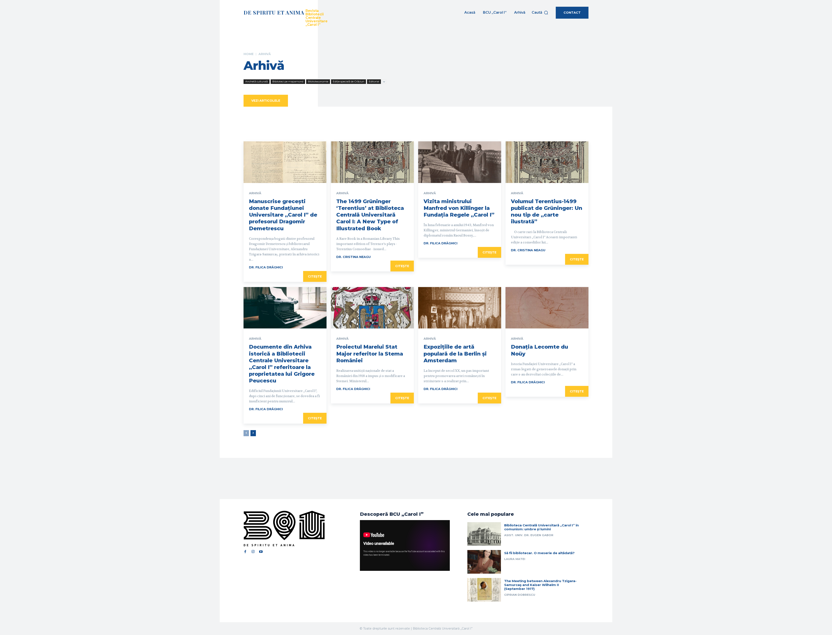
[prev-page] (246, 433)
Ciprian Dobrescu (519, 594)
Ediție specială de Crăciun (348, 81)
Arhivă (255, 193)
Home (249, 54)
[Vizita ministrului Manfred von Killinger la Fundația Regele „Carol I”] (459, 162)
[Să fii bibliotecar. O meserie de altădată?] (484, 562)
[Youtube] (261, 551)
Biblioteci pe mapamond (287, 81)
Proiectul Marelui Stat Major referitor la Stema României (369, 353)
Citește (315, 276)
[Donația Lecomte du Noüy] (546, 308)
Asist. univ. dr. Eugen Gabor (528, 535)
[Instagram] (253, 551)
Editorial (374, 81)
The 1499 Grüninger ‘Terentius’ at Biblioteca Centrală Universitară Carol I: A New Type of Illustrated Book (370, 215)
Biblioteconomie (318, 81)
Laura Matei (514, 559)
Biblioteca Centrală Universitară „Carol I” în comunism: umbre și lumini (541, 527)
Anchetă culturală (256, 81)
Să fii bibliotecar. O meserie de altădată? (539, 553)
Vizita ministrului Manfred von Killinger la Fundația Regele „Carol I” (459, 208)
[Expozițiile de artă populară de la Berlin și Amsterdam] (459, 308)
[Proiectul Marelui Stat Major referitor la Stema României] (372, 308)
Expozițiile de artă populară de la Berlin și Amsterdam (455, 353)
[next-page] (253, 433)
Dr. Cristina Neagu (353, 257)
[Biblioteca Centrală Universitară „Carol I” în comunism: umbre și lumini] (484, 534)
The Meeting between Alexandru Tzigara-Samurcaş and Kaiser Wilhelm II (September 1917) (540, 585)
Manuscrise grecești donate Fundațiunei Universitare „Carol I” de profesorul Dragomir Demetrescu (283, 215)
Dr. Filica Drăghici (266, 267)
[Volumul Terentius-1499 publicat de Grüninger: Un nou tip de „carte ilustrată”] (546, 162)
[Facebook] (245, 551)
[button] (540, 12)
